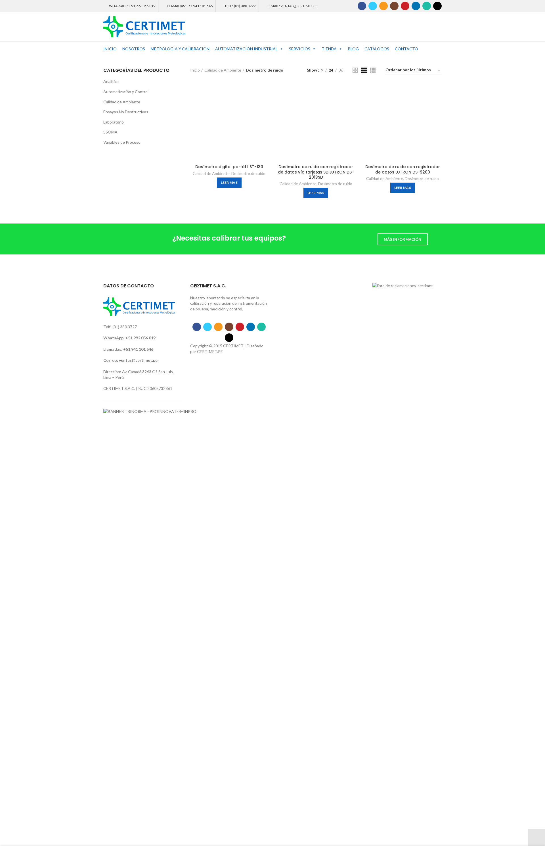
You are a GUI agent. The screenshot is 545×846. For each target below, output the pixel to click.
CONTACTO (406, 48)
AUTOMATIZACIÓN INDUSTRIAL (246, 48)
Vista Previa (264, 92)
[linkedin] (416, 6)
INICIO (110, 48)
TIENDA (329, 48)
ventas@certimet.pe (138, 360)
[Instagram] (394, 6)
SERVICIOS (299, 48)
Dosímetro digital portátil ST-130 (229, 166)
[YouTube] (405, 6)
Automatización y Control (125, 91)
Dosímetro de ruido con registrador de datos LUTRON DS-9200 (402, 169)
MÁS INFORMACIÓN (403, 239)
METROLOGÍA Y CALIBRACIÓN (180, 48)
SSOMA (110, 131)
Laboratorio (113, 122)
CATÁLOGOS (376, 48)
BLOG (353, 48)
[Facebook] (362, 6)
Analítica (111, 81)
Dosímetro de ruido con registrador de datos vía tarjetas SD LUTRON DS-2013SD (316, 172)
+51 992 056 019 (140, 337)
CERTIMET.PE (210, 351)
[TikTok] (437, 6)
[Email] (383, 6)
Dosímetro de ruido (248, 173)
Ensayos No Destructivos (125, 111)
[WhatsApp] (426, 6)
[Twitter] (372, 6)
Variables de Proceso (122, 142)
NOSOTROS (133, 48)
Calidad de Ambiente (121, 101)
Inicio (195, 70)
